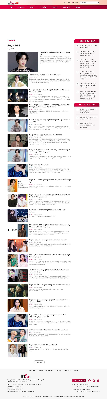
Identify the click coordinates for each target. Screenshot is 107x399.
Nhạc (30, 77)
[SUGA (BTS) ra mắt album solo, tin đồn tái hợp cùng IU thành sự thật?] (18, 260)
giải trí (88, 125)
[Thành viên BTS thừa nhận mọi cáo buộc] (18, 80)
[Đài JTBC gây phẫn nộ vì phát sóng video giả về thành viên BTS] (18, 125)
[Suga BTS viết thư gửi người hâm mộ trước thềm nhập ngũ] (18, 185)
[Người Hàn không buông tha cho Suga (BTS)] (23, 62)
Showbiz (21, 7)
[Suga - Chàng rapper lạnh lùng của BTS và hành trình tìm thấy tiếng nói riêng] (18, 200)
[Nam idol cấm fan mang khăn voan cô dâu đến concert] (18, 215)
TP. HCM (74, 389)
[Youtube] (93, 380)
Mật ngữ (66, 7)
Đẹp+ (32, 7)
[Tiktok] (98, 380)
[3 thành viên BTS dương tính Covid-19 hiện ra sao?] (18, 335)
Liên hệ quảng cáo (79, 380)
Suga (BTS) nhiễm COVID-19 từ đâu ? (43, 345)
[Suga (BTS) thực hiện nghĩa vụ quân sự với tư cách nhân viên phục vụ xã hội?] (18, 320)
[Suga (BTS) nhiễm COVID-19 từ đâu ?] (18, 350)
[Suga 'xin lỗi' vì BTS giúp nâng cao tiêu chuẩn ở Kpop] (18, 290)
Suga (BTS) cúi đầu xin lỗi (38, 165)
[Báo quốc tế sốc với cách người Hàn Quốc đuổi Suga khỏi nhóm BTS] (18, 95)
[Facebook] (89, 380)
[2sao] (11, 7)
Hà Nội (73, 384)
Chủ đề (11, 40)
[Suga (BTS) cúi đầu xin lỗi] (18, 170)
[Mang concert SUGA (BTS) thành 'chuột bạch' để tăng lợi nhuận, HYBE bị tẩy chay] (18, 230)
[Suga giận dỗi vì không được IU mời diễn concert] (18, 245)
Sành (78, 7)
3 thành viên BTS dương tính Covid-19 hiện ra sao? (48, 330)
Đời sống (43, 7)
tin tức (90, 109)
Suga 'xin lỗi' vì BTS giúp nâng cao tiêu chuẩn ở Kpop (49, 285)
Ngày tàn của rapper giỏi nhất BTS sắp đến (45, 135)
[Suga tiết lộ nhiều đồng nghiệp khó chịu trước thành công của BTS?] (18, 305)
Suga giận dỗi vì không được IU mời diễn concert (48, 240)
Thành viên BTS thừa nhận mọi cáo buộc (44, 75)
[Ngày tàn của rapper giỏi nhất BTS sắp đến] (18, 140)
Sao (30, 332)
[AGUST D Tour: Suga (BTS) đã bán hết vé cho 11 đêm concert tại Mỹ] (18, 275)
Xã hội (55, 7)
